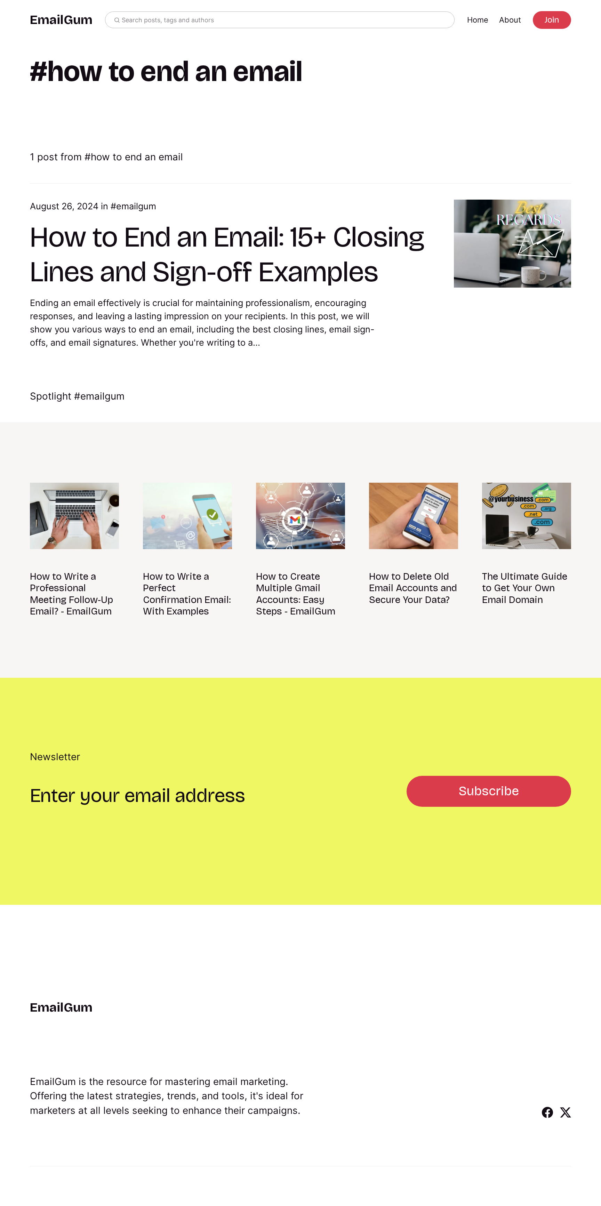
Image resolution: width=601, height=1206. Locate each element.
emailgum (136, 206)
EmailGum (61, 20)
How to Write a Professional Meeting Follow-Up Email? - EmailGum (71, 594)
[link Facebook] (547, 1115)
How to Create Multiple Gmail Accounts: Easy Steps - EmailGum (295, 594)
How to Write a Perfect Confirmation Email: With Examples (187, 594)
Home (477, 19)
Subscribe (489, 791)
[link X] (565, 1115)
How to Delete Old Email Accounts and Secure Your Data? (413, 588)
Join (552, 20)
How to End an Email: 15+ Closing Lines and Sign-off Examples (227, 254)
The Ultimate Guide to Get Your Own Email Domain (524, 588)
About (510, 19)
